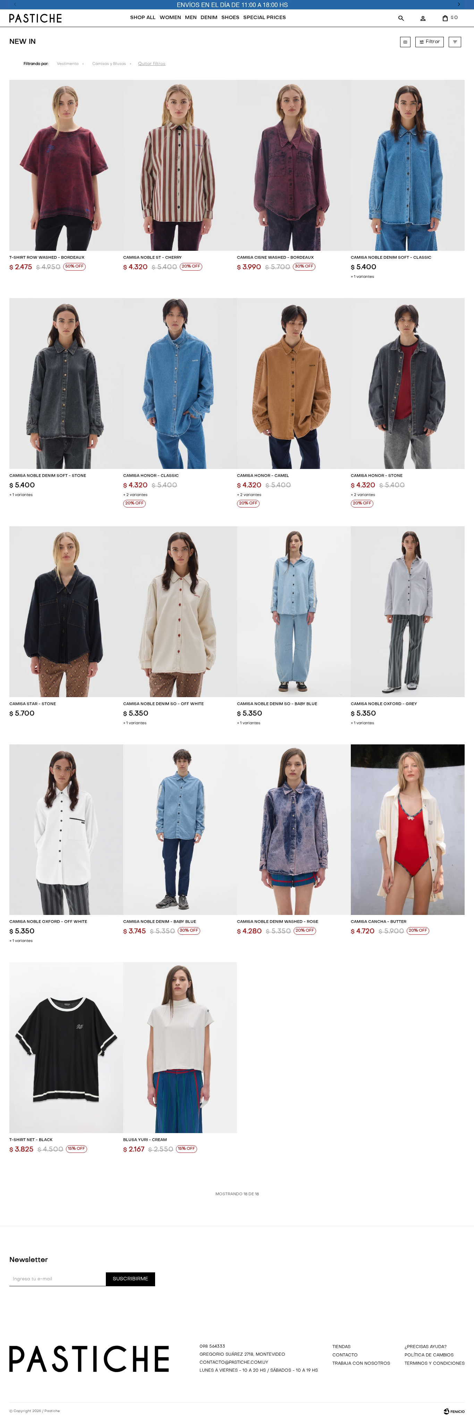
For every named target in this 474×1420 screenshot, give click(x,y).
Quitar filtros (152, 64)
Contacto (345, 1355)
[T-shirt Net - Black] (66, 1047)
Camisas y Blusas (109, 64)
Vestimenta (67, 64)
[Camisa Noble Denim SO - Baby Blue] (294, 611)
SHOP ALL (142, 18)
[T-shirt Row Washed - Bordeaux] (66, 165)
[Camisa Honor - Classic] (180, 383)
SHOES (230, 18)
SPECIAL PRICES (264, 18)
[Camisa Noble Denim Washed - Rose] (294, 829)
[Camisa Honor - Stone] (408, 383)
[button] (401, 18)
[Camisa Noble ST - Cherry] (180, 165)
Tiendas (341, 1347)
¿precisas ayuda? (426, 1347)
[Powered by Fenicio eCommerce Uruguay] (454, 1411)
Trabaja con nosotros (361, 1364)
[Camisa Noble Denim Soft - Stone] (66, 383)
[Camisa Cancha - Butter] (408, 829)
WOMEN (170, 18)
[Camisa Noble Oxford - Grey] (408, 611)
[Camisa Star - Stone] (66, 611)
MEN (191, 18)
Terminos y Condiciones (435, 1364)
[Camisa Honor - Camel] (294, 383)
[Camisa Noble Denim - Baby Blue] (180, 829)
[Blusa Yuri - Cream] (180, 1047)
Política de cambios (429, 1355)
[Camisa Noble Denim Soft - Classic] (408, 165)
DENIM (209, 18)
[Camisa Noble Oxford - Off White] (66, 829)
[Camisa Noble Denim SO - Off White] (180, 611)
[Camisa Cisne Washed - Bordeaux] (294, 165)
